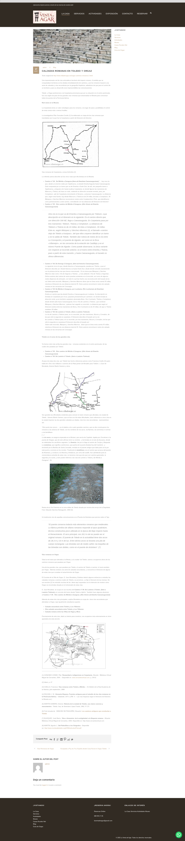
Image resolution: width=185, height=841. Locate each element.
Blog (54, 67)
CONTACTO (127, 14)
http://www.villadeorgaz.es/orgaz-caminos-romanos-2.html (73, 75)
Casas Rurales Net (120, 45)
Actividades (118, 40)
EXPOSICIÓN (112, 14)
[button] (179, 835)
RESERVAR (142, 14)
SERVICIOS (79, 14)
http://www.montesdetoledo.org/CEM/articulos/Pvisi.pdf (62, 728)
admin (44, 67)
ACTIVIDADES (95, 14)
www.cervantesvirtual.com (81, 677)
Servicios (117, 37)
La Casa (117, 35)
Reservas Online (99, 811)
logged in (45, 785)
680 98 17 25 (98, 816)
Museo (116, 42)
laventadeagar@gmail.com (103, 820)
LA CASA (66, 14)
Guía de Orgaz (119, 50)
